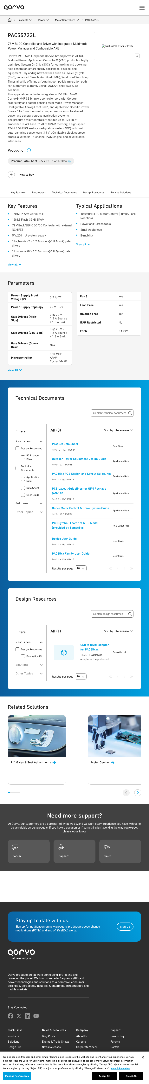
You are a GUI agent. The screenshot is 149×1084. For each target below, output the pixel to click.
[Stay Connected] (10, 1016)
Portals (115, 1047)
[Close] (143, 1057)
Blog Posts (48, 1036)
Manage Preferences (17, 1076)
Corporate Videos (87, 1047)
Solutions (13, 1041)
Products (23, 19)
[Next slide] (137, 792)
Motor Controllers (65, 19)
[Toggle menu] (142, 8)
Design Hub (15, 1047)
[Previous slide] (126, 792)
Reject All (131, 1076)
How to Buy (26, 174)
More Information (120, 1068)
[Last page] (131, 568)
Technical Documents (64, 192)
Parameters (39, 192)
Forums (115, 1041)
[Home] (10, 20)
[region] (74, 1067)
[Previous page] (118, 568)
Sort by (116, 430)
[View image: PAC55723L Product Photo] (117, 46)
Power (41, 19)
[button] (30, 150)
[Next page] (124, 568)
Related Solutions (121, 192)
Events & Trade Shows (55, 1041)
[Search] (130, 413)
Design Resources (93, 192)
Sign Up (125, 926)
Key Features (18, 192)
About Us (81, 1036)
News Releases (51, 1047)
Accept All (104, 1076)
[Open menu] (30, 19)
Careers (81, 1041)
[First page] (111, 568)
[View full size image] (137, 56)
